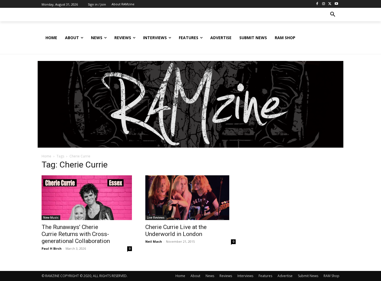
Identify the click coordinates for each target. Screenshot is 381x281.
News (210, 275)
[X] (330, 4)
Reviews (226, 275)
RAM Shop (331, 275)
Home (46, 156)
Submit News (308, 275)
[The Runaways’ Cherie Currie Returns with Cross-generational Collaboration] (87, 197)
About (195, 275)
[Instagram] (323, 4)
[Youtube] (336, 4)
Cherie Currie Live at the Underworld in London (176, 230)
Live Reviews (156, 217)
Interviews (245, 275)
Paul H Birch (52, 248)
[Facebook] (317, 4)
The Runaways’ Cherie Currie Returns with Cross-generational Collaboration (76, 234)
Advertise (285, 275)
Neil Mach (153, 241)
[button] (332, 14)
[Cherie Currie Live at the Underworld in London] (190, 197)
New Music (51, 217)
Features (265, 275)
